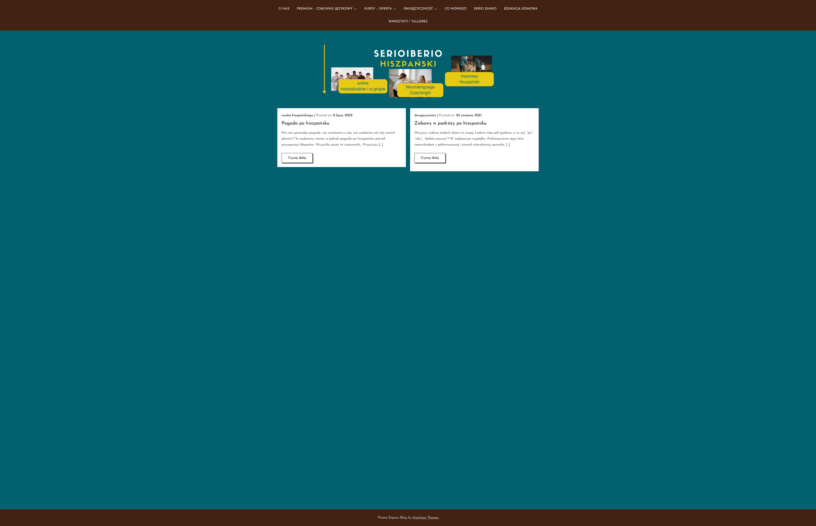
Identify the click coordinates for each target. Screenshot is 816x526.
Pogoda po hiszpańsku (305, 123)
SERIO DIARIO (485, 8)
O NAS (284, 8)
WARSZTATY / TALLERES (408, 21)
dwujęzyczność (425, 115)
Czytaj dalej (297, 158)
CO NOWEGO (455, 8)
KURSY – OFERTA (378, 8)
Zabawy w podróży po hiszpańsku (450, 123)
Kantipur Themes (426, 517)
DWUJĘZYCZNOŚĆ (418, 8)
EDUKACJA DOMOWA (521, 8)
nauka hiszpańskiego (297, 115)
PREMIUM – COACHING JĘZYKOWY (325, 8)
